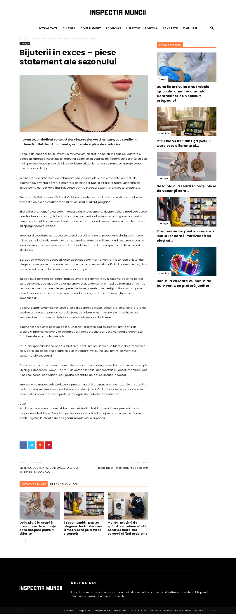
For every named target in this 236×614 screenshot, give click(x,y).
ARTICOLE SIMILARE (34, 484)
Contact (211, 610)
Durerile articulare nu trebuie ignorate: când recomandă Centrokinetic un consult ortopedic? (183, 93)
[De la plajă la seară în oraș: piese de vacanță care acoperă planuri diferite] (40, 506)
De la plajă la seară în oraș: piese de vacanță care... (186, 188)
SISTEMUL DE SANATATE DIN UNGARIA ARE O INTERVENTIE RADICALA (49, 469)
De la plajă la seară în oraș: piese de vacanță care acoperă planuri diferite (38, 528)
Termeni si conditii (161, 610)
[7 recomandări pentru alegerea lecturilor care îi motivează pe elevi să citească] (84, 506)
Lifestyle (133, 28)
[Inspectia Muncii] (118, 12)
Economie (113, 28)
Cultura (69, 28)
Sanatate (170, 28)
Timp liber (190, 28)
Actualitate (48, 28)
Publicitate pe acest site (189, 610)
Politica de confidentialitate (130, 610)
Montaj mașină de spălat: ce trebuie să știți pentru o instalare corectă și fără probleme (128, 528)
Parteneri (69, 610)
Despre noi (84, 610)
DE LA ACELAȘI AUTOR (64, 484)
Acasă (23, 38)
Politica (151, 28)
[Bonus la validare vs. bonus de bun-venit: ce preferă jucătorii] (186, 261)
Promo (162, 79)
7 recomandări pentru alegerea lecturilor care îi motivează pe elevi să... (185, 236)
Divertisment (91, 28)
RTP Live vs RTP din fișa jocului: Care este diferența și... (184, 143)
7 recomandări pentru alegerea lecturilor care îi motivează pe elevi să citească (83, 528)
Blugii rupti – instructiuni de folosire (123, 468)
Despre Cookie (102, 610)
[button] (212, 28)
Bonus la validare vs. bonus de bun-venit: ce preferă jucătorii (184, 283)
